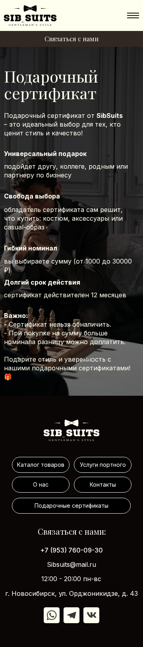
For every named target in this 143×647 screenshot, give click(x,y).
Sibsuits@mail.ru (71, 564)
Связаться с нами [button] (71, 39)
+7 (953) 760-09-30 (71, 550)
